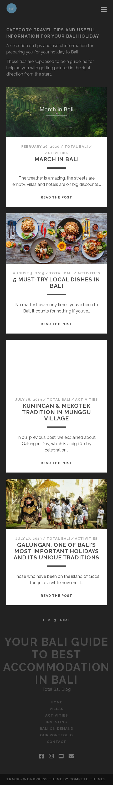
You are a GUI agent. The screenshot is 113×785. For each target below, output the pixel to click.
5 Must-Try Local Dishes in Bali (56, 282)
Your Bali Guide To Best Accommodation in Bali (56, 660)
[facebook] (41, 756)
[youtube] (61, 756)
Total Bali (76, 146)
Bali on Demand (56, 729)
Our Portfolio (56, 735)
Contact (56, 742)
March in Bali (56, 159)
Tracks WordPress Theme (34, 779)
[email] (71, 756)
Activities (56, 153)
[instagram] (51, 756)
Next (65, 620)
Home (56, 702)
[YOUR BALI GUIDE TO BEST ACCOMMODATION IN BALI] (11, 11)
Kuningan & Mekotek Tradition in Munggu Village (56, 412)
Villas (56, 709)
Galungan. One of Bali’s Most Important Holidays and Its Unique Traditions (56, 551)
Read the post (56, 197)
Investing (56, 722)
